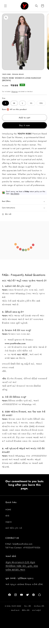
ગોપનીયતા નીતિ (39, 606)
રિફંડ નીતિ (27, 606)
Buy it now (24, 125)
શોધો (7, 515)
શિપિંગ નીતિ (25, 610)
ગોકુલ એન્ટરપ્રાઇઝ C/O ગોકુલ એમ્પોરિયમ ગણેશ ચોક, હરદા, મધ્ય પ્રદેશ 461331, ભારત (21, 566)
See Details (15, 193)
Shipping (14, 91)
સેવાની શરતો (15, 610)
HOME (8, 509)
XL (32, 104)
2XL (42, 104)
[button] (5, 6)
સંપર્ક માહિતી (36, 610)
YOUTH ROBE (16, 606)
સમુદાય (8, 521)
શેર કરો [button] (8, 214)
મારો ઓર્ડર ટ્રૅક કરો (13, 528)
